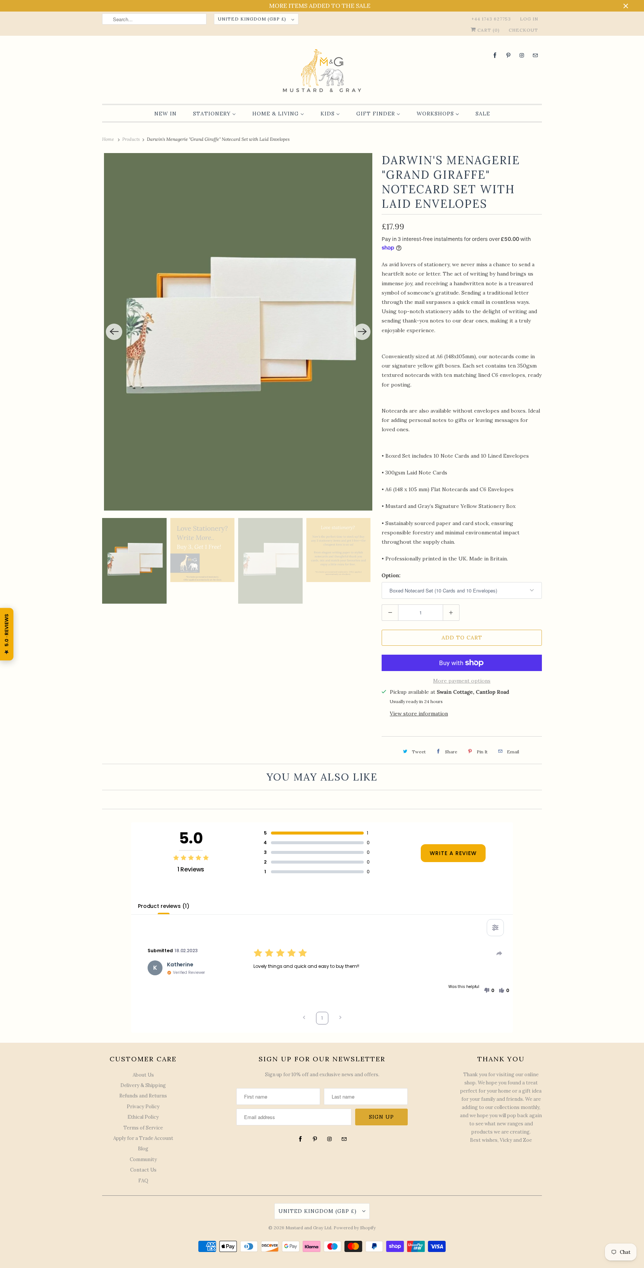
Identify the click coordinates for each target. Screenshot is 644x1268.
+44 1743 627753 (491, 19)
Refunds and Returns (143, 1096)
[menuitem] (165, 113)
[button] (489, 990)
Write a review (453, 853)
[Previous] (114, 332)
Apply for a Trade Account (143, 1138)
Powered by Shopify (355, 1227)
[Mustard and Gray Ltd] (322, 71)
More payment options (461, 680)
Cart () (488, 30)
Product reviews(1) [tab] (163, 906)
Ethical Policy (143, 1117)
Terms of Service (143, 1128)
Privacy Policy (143, 1106)
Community (143, 1159)
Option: (391, 575)
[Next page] (340, 1018)
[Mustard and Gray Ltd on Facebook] (495, 55)
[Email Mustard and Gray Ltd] (535, 55)
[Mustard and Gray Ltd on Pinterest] (508, 55)
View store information (419, 713)
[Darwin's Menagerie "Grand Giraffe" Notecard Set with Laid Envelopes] (238, 332)
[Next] (362, 332)
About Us (143, 1075)
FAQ (143, 1181)
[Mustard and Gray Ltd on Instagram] (522, 55)
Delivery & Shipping (143, 1085)
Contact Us (143, 1170)
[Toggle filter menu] (495, 927)
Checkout (523, 30)
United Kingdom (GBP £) (253, 19)
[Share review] (499, 953)
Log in (529, 19)
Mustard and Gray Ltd (308, 1227)
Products (131, 139)
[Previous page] (304, 1018)
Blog (143, 1148)
